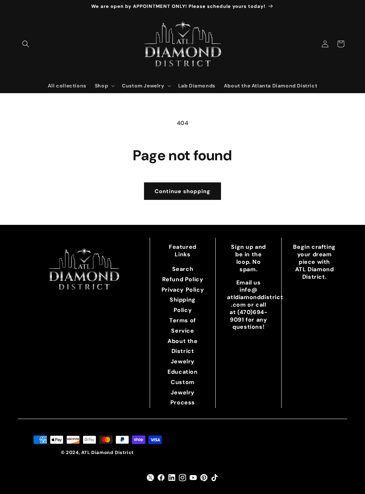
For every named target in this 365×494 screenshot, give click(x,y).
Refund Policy (183, 279)
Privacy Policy (182, 289)
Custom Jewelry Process (182, 392)
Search (183, 269)
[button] (26, 44)
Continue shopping (182, 191)
